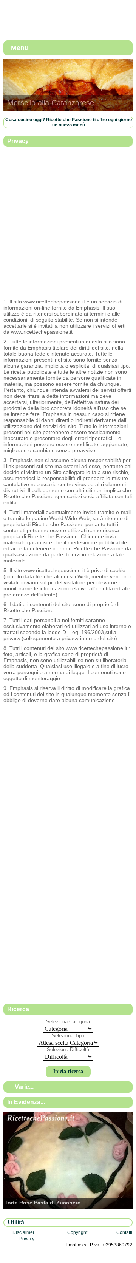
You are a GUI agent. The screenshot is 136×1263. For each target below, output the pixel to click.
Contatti (124, 1232)
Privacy (26, 1238)
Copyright (77, 1232)
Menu (20, 48)
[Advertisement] (68, 223)
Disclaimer (23, 1232)
